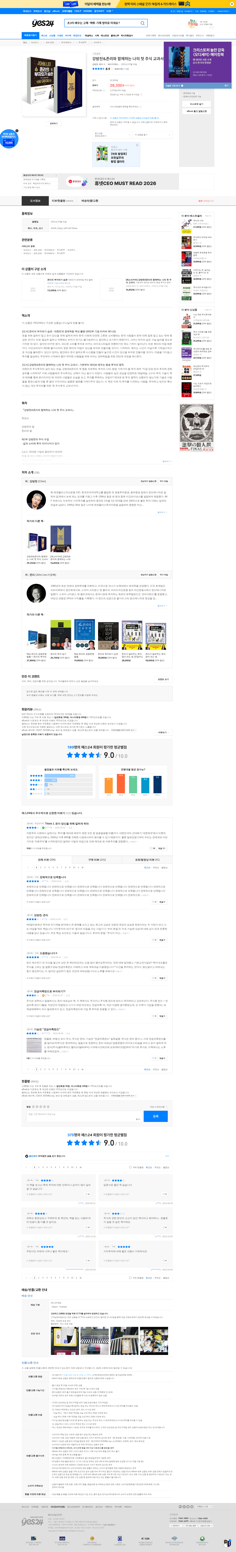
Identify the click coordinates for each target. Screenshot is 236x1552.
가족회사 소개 (204, 1507)
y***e (47, 995)
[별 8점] (44, 1106)
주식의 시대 (198, 221)
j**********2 (156, 1270)
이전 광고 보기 (210, 27)
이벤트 (60, 35)
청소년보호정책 (73, 1507)
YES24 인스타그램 (191, 1506)
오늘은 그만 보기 (173, 86)
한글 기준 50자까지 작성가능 (42, 1114)
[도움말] (103, 90)
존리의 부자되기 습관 (57, 280)
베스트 (44, 35)
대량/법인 (210, 35)
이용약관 (44, 1507)
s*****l (81, 1236)
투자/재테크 (66, 42)
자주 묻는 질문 (191, 1526)
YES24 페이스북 (184, 1506)
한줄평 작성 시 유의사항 (166, 1107)
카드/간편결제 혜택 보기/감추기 (140, 107)
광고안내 (98, 1507)
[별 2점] (33, 1106)
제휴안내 (108, 1507)
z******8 (48, 828)
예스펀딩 (105, 35)
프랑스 (116, 154)
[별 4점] (36, 1106)
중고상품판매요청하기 (99, 134)
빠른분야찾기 (30, 35)
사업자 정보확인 (108, 1525)
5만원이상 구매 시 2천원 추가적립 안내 (141, 94)
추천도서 (200, 35)
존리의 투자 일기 (58, 654)
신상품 (52, 35)
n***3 (158, 1203)
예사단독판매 (164, 35)
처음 (28, 867)
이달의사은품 (178, 35)
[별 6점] (40, 1106)
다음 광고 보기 (213, 27)
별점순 (165, 867)
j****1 (81, 1203)
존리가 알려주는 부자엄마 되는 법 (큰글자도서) (132, 657)
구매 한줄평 (138, 1167)
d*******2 (46, 1033)
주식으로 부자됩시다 (202, 287)
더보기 (207, 216)
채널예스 (89, 35)
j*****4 (45, 957)
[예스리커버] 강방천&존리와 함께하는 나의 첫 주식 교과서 (60, 559)
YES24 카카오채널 (180, 1506)
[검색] (142, 23)
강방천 (95, 64)
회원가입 (180, 11)
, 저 (99, 64)
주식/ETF (82, 42)
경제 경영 (50, 42)
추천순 (156, 867)
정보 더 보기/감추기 (112, 69)
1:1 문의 (87, 1375)
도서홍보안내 (87, 1507)
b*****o (45, 881)
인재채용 (34, 1507)
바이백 (68, 35)
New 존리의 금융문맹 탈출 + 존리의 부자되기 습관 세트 (37, 657)
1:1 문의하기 (177, 1526)
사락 (97, 35)
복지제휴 (118, 1507)
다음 (78, 867)
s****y (44, 919)
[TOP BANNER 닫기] (232, 4)
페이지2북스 (113, 64)
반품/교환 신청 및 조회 (73, 1375)
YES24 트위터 (188, 1506)
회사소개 (25, 1507)
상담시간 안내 (206, 1526)
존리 (101, 64)
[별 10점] (47, 1106)
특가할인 (190, 35)
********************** (74, 1270)
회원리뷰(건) (121, 69)
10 (74, 867)
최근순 (147, 867)
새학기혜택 (151, 35)
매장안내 (77, 35)
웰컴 (25, 42)
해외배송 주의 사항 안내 (196, 93)
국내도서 (35, 42)
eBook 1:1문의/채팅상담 (200, 1521)
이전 (32, 867)
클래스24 (115, 35)
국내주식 (97, 42)
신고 (70, 828)
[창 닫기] (136, 145)
